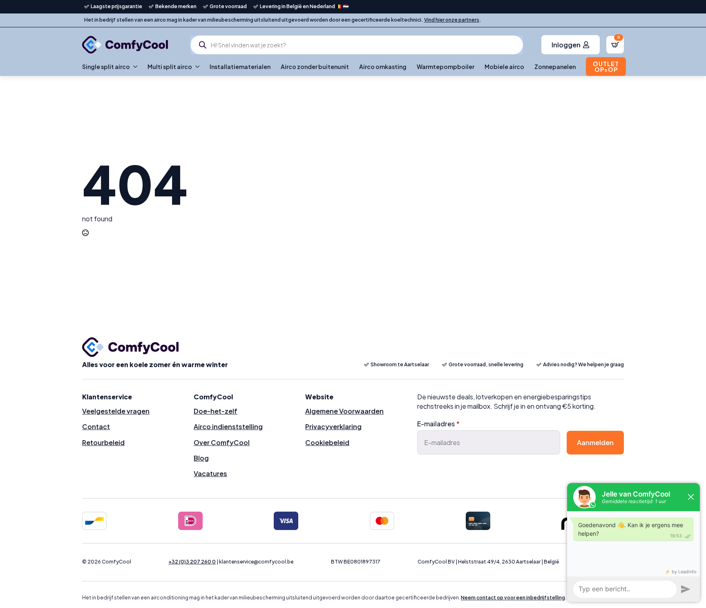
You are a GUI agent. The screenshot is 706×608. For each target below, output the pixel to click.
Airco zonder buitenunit (315, 66)
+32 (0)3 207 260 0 (192, 562)
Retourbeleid (103, 442)
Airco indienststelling (228, 426)
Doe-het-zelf (215, 411)
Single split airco (106, 66)
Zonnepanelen (555, 66)
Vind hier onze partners (451, 20)
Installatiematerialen (240, 66)
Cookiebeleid (327, 442)
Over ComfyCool (222, 442)
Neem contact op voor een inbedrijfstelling (513, 598)
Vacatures (210, 473)
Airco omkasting (383, 66)
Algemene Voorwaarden (344, 411)
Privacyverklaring (333, 426)
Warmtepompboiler (445, 66)
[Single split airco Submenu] (133, 67)
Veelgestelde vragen (116, 411)
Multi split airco (169, 66)
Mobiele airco (504, 66)
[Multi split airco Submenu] (195, 67)
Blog (201, 458)
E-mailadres (438, 424)
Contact (96, 426)
